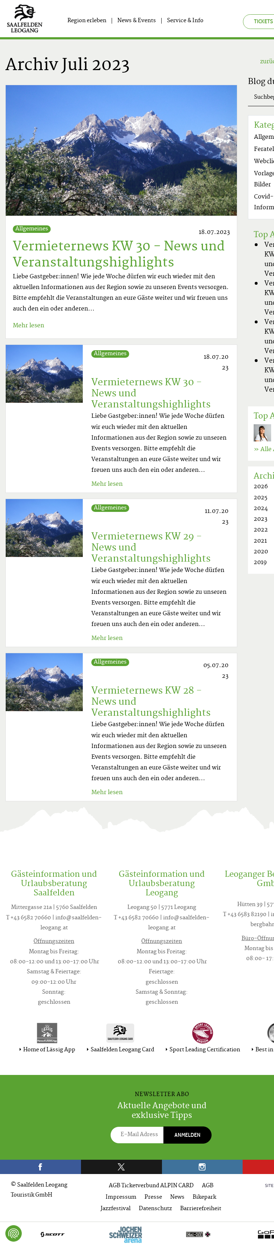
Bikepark (204, 1197)
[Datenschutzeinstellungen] (13, 1233)
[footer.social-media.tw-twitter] (121, 1167)
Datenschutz (155, 1208)
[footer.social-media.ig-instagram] (202, 1167)
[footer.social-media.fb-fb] (40, 1167)
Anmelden (187, 1134)
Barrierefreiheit (200, 1208)
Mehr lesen (28, 326)
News (177, 1197)
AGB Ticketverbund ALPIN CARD (151, 1186)
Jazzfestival (116, 1208)
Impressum (121, 1197)
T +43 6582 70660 (28, 918)
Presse (153, 1197)
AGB (207, 1186)
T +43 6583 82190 (245, 914)
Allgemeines (31, 229)
